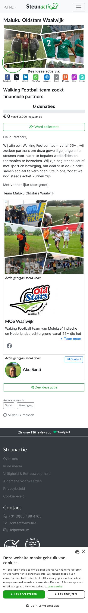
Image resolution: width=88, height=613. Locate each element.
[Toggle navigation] (79, 7)
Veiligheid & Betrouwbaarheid (27, 473)
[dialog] (44, 580)
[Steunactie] (42, 6)
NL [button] (11, 7)
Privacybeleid (14, 488)
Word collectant (46, 127)
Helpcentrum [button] (18, 530)
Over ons (10, 458)
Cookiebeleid (14, 496)
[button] (7, 78)
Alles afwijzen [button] (66, 594)
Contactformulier (21, 523)
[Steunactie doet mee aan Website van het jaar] (32, 545)
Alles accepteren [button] (24, 594)
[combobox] (77, 552)
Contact (75, 359)
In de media (12, 466)
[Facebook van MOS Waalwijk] (10, 346)
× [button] (83, 552)
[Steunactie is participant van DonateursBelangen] (11, 546)
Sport (8, 405)
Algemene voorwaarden (22, 481)
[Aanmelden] (5, 7)
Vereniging (25, 405)
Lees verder (55, 586)
